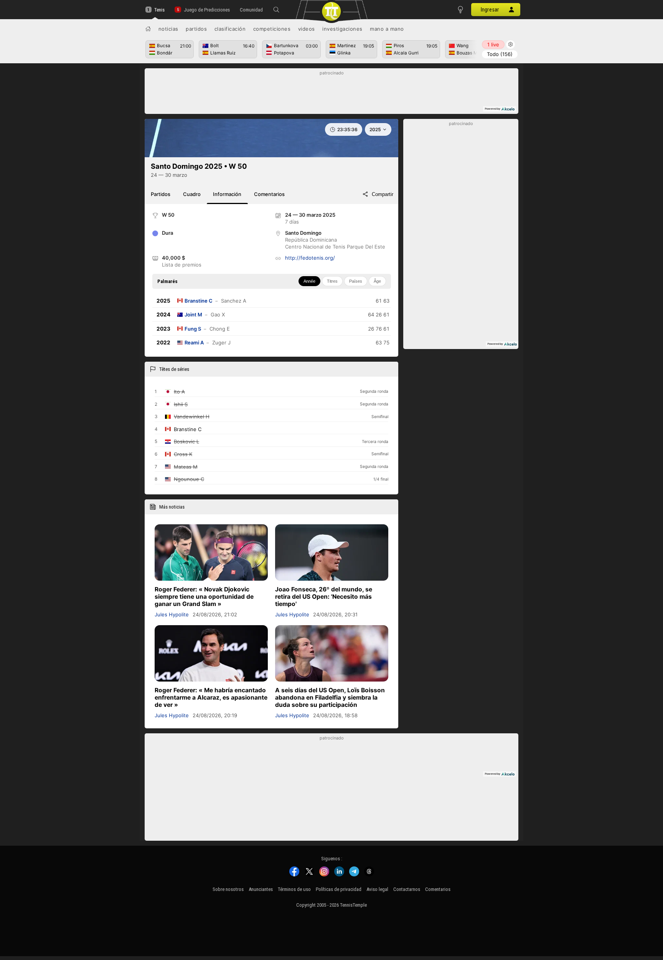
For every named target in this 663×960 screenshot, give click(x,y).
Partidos (196, 29)
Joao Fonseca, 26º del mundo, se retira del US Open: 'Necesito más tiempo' (323, 597)
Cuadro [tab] (192, 194)
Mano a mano (387, 29)
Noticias (168, 29)
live (493, 44)
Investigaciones (342, 29)
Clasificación (230, 29)
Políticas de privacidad (338, 889)
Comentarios (437, 889)
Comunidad (251, 10)
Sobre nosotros (228, 889)
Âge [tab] (377, 281)
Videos (306, 29)
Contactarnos (406, 889)
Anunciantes (261, 889)
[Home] (148, 28)
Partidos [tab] (160, 194)
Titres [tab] (332, 281)
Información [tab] (227, 194)
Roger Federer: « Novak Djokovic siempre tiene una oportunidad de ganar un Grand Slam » (204, 597)
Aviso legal (377, 889)
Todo (500, 54)
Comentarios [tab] (269, 194)
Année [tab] (309, 281)
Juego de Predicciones (206, 10)
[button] (276, 9)
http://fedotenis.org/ (310, 258)
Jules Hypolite (172, 614)
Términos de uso (294, 889)
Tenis (159, 10)
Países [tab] (355, 281)
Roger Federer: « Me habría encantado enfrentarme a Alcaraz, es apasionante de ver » (211, 697)
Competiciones (272, 29)
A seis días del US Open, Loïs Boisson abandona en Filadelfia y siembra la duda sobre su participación (330, 697)
